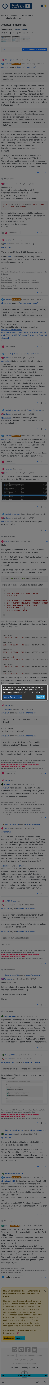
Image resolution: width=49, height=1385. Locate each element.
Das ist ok (40, 697)
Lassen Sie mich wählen (13, 697)
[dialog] (24, 692)
